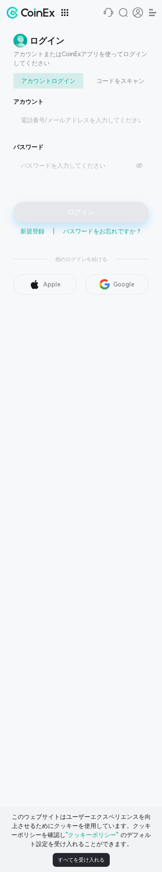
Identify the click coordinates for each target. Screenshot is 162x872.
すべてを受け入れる (81, 860)
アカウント (28, 101)
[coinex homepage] (32, 12)
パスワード (28, 146)
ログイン (81, 212)
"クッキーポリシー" (92, 834)
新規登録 (32, 231)
